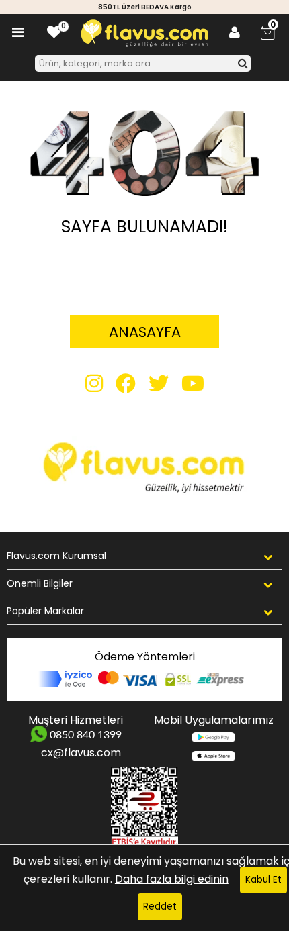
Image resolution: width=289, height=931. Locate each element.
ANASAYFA (145, 332)
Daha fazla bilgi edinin (172, 879)
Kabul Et (263, 879)
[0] (54, 32)
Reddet (160, 906)
